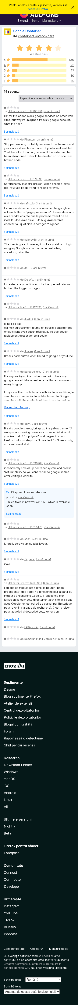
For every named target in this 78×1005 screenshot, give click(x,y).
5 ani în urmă (50, 307)
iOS (6, 786)
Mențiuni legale (58, 948)
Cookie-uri (37, 948)
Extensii (23, 20)
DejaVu (28, 279)
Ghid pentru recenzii (19, 745)
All (6, 807)
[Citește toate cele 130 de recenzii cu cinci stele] (39, 59)
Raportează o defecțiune (23, 738)
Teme (35, 20)
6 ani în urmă (42, 319)
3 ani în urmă (44, 203)
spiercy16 (30, 239)
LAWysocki (31, 627)
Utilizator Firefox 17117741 (24, 307)
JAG (27, 267)
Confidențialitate (14, 948)
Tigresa (29, 559)
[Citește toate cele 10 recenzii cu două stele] (39, 75)
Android (10, 793)
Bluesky (10, 927)
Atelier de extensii (18, 703)
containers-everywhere (36, 36)
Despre (9, 689)
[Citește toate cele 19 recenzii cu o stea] (39, 80)
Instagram (12, 906)
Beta (7, 833)
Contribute (12, 879)
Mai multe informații (17, 407)
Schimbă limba (13, 979)
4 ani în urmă (42, 279)
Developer (12, 886)
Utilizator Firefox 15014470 (25, 527)
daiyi (27, 423)
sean (27, 539)
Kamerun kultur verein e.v (40, 638)
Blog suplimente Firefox (22, 696)
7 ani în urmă (51, 371)
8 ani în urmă (40, 539)
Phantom (29, 139)
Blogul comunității (18, 724)
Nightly (9, 826)
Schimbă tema (12, 986)
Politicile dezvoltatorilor (22, 717)
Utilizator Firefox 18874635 (25, 179)
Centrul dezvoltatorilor (21, 710)
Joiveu (28, 351)
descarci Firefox (37, 9)
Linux (8, 800)
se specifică (46, 955)
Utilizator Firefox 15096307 (25, 463)
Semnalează (11, 131)
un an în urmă (52, 111)
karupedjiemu (32, 371)
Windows (11, 772)
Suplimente (13, 682)
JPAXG (28, 319)
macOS (9, 779)
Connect (10, 872)
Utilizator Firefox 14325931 (25, 583)
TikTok (9, 920)
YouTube (11, 913)
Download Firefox (18, 765)
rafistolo (29, 203)
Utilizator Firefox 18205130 (25, 111)
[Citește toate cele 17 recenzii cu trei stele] (39, 70)
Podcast (10, 934)
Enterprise (12, 853)
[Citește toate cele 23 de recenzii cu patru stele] (39, 65)
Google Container (27, 31)
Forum (9, 731)
